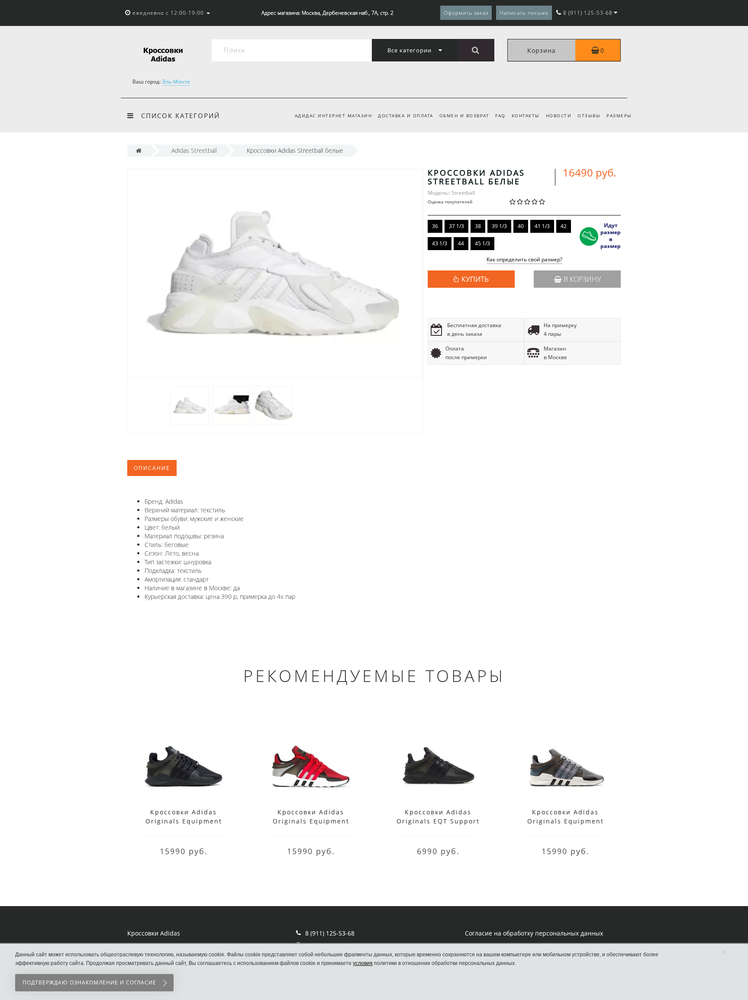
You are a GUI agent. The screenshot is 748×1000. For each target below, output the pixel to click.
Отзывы (588, 116)
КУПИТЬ (475, 279)
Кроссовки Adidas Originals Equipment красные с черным (311, 821)
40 (521, 226)
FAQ (500, 116)
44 (461, 243)
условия (363, 963)
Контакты (526, 116)
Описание (152, 468)
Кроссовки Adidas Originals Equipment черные (183, 821)
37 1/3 (456, 226)
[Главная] (139, 150)
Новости (559, 116)
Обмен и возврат (464, 116)
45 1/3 (482, 243)
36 (435, 226)
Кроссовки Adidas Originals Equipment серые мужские (565, 821)
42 (564, 226)
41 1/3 (542, 226)
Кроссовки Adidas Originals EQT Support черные (438, 821)
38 (478, 226)
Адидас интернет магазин (333, 116)
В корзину (582, 279)
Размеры (619, 116)
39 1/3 (499, 226)
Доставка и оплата (405, 116)
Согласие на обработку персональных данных (534, 933)
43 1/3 (439, 243)
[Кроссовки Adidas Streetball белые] (189, 404)
